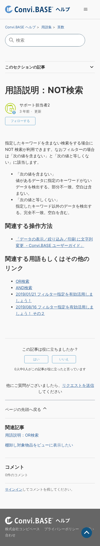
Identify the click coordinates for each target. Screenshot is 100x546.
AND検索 (24, 287)
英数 (60, 27)
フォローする (20, 121)
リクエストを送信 (78, 385)
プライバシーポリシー (61, 529)
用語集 (46, 27)
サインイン (13, 489)
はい (36, 359)
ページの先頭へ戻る (23, 409)
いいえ (64, 359)
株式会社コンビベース (22, 529)
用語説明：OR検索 (22, 435)
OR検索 (22, 281)
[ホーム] (37, 9)
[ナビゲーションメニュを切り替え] (85, 9)
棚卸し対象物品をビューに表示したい (39, 445)
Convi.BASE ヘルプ (20, 27)
